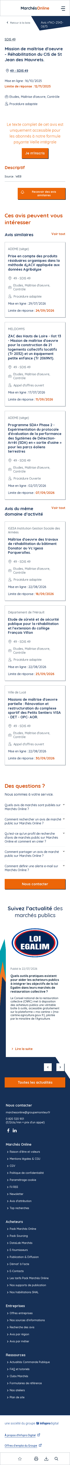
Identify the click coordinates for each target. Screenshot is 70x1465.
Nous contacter (35, 884)
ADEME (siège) (18, 249)
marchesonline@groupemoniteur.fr (28, 1112)
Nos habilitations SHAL (24, 1292)
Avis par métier (19, 1341)
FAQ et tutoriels (20, 1369)
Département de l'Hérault (26, 612)
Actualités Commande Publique (30, 1362)
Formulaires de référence (26, 1383)
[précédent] (48, 1067)
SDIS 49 (10, 39)
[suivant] (60, 1067)
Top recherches (19, 1208)
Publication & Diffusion (24, 1257)
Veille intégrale (43, 142)
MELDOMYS (16, 329)
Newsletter (16, 1194)
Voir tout (58, 234)
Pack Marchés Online (23, 1229)
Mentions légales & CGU (25, 1159)
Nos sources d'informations (27, 1320)
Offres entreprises (21, 1313)
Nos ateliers (17, 1390)
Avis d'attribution (21, 1201)
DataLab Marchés (21, 1243)
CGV (12, 1166)
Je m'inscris (35, 153)
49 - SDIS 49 (19, 71)
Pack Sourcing (19, 1236)
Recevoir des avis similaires (44, 193)
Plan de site (17, 1397)
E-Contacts (17, 1271)
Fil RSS (14, 1187)
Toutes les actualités (35, 1082)
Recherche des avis (22, 1327)
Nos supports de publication (28, 1285)
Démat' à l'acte (19, 1264)
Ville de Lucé (17, 692)
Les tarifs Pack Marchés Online (29, 1278)
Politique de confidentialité (27, 1173)
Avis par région (19, 1334)
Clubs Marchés (19, 1376)
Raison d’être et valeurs (25, 1151)
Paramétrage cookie (23, 1180)
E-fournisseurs (19, 1250)
